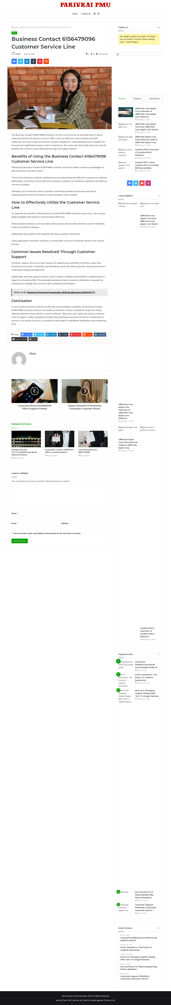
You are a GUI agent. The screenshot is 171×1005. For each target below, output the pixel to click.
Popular (137, 98)
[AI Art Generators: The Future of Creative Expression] (125, 680)
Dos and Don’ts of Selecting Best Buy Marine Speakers (144, 895)
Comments (154, 98)
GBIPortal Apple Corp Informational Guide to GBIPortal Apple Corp (146, 140)
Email (14, 523)
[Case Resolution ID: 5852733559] (93, 439)
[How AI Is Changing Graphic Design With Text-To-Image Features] (125, 789)
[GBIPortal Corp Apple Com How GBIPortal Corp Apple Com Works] (125, 128)
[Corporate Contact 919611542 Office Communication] (59, 439)
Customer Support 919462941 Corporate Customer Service (145, 908)
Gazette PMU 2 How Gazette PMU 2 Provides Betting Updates (147, 165)
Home (74, 14)
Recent (121, 98)
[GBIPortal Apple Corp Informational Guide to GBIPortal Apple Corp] (125, 140)
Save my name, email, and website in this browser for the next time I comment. (47, 533)
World (22, 27)
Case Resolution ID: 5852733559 (87, 451)
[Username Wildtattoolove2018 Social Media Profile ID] (125, 666)
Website (64, 523)
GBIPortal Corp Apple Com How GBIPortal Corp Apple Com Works (146, 127)
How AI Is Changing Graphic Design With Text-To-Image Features (147, 693)
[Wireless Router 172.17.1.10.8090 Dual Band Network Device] (26, 439)
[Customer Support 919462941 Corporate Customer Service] (125, 908)
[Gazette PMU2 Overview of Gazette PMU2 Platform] (125, 153)
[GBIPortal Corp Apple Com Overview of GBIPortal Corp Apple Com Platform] (125, 112)
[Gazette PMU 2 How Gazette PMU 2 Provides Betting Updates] (125, 166)
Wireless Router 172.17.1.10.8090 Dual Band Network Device (24, 452)
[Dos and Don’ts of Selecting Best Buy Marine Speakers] (125, 896)
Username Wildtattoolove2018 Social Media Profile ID (146, 665)
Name (14, 513)
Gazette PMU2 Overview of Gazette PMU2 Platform (147, 152)
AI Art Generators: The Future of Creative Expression (146, 677)
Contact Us (86, 14)
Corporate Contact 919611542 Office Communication (59, 451)
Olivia (18, 54)
